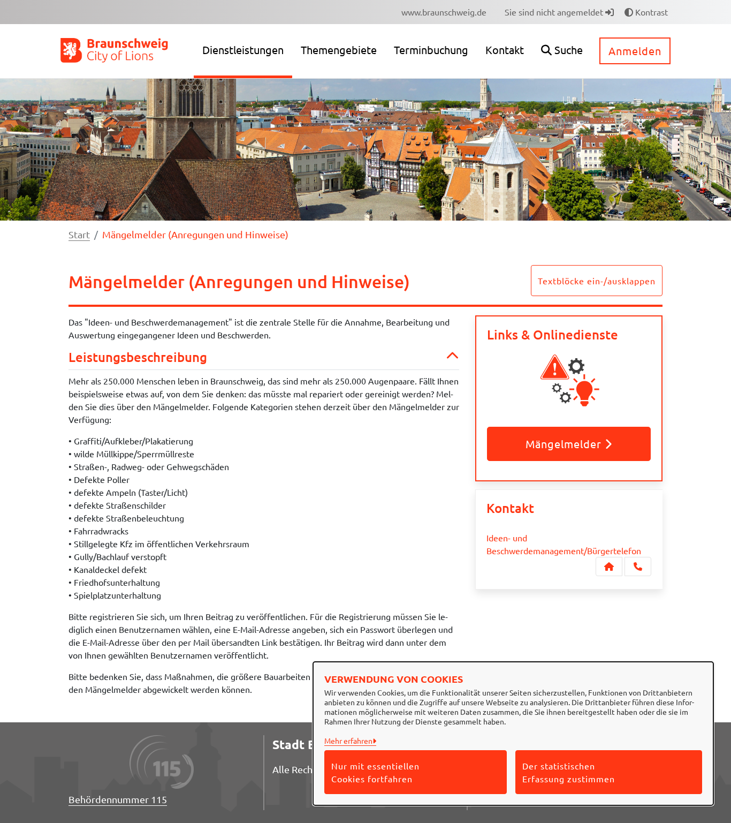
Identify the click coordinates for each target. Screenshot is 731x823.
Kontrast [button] (650, 11)
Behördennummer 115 (117, 799)
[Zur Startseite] (114, 49)
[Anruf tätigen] (638, 566)
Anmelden (634, 50)
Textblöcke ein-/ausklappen (597, 280)
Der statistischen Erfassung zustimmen (568, 772)
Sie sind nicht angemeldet (555, 11)
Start (79, 234)
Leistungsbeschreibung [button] (137, 357)
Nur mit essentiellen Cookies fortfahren (375, 772)
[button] (561, 51)
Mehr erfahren (348, 740)
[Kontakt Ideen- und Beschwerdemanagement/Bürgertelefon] (609, 566)
